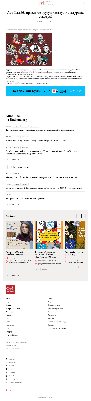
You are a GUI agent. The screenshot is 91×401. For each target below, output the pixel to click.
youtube (11, 375)
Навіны (8, 298)
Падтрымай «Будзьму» (16, 390)
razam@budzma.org (15, 382)
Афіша (8, 322)
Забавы (50, 312)
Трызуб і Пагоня (12, 335)
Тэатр (8, 328)
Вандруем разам (34, 126)
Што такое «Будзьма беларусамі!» (17, 342)
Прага (8, 266)
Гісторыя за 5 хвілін (13, 308)
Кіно (7, 318)
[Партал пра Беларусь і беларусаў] (45, 3)
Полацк (68, 266)
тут (31, 74)
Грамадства (16, 126)
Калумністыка (11, 302)
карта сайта (10, 351)
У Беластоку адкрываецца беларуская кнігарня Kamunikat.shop (36, 140)
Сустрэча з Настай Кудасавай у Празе (14, 253)
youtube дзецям (14, 379)
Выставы (44, 269)
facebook (12, 359)
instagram (12, 362)
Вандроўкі (9, 331)
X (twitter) (12, 372)
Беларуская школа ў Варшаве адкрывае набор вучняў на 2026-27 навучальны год (44, 188)
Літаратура (25, 136)
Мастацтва (10, 325)
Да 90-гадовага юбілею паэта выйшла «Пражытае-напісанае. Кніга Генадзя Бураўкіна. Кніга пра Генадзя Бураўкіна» (41, 152)
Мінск (37, 269)
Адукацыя (24, 184)
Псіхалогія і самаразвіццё (57, 322)
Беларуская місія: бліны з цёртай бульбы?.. (26, 198)
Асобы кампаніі (11, 345)
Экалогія (51, 325)
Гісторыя (24, 126)
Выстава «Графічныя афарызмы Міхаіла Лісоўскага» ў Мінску (45, 254)
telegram (12, 366)
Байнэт (51, 21)
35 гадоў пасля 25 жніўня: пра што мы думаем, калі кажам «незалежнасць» (41, 177)
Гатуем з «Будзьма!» (55, 308)
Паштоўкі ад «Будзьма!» (57, 328)
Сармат (50, 298)
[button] (83, 216)
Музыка (9, 315)
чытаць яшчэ (11, 159)
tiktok (10, 369)
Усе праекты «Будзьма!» (14, 348)
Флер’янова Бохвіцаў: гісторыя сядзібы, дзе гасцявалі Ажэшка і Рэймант (40, 129)
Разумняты (52, 302)
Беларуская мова (54, 305)
